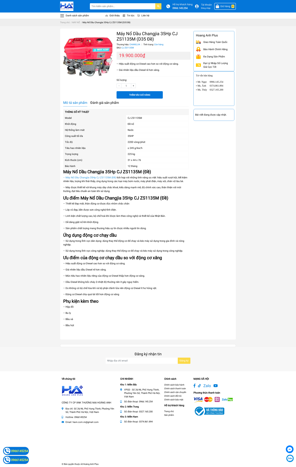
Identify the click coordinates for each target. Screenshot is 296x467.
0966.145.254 (180, 8)
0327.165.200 (146, 411)
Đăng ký (184, 360)
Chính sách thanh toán (175, 388)
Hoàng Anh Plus (91, 464)
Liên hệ (145, 15)
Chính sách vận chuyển (175, 392)
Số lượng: (122, 80)
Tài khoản (206, 4)
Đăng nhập (205, 8)
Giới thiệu (114, 15)
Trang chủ (169, 411)
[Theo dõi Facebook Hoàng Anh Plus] (194, 386)
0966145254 (80, 417)
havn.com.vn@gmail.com (86, 422)
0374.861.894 (146, 421)
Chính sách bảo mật (173, 399)
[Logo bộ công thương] (208, 410)
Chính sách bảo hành (174, 385)
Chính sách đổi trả (172, 396)
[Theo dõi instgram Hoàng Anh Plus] (215, 386)
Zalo (207, 386)
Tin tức (130, 15)
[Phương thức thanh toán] (213, 399)
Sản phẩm (169, 415)
